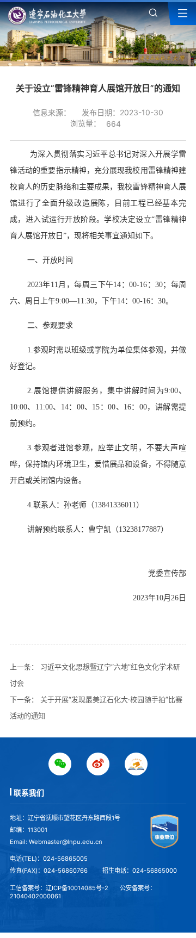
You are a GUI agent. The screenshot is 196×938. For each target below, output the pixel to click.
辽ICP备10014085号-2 (77, 888)
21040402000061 (35, 896)
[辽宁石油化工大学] (49, 15)
